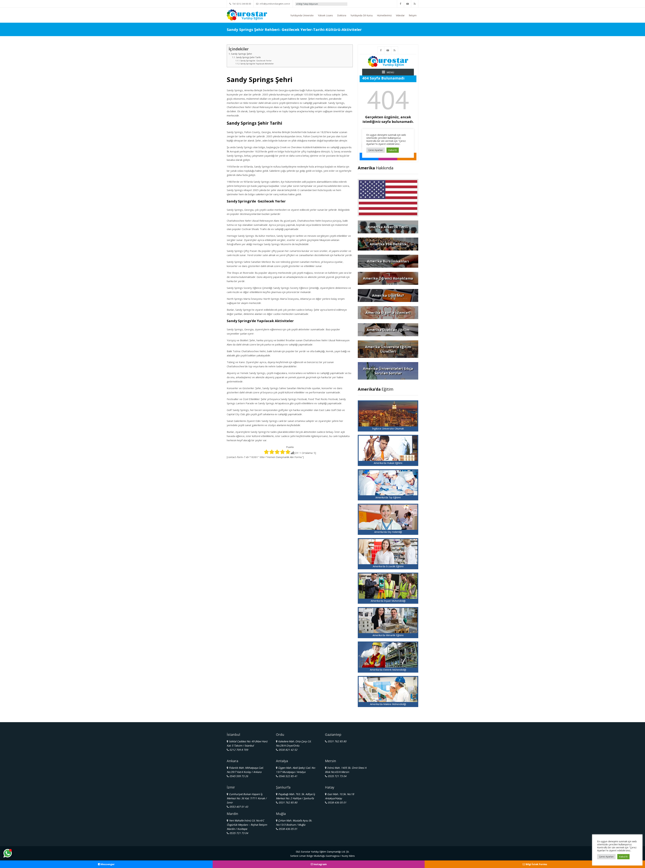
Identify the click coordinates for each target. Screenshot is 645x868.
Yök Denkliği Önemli (329, 4)
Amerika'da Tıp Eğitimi (388, 497)
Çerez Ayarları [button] (606, 856)
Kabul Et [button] (623, 856)
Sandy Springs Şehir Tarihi (248, 57)
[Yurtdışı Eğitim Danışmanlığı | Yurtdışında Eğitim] (247, 14)
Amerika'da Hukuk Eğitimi (388, 463)
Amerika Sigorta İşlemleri (388, 312)
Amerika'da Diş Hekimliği (388, 531)
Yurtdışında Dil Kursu (361, 15)
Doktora (341, 15)
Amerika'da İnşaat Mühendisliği (388, 600)
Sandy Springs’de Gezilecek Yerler (256, 60)
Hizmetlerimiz (384, 15)
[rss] (414, 4)
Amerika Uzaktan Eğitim (388, 329)
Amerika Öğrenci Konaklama (388, 278)
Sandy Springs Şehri (241, 53)
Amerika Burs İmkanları (388, 261)
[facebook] (400, 4)
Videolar (400, 15)
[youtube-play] (407, 4)
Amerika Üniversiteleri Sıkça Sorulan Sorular (388, 370)
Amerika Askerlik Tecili (388, 227)
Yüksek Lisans (325, 15)
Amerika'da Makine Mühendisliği (388, 704)
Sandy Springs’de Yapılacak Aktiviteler (257, 63)
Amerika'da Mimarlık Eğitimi (388, 635)
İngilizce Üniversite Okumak (388, 428)
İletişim (413, 15)
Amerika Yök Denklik (388, 244)
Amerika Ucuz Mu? (388, 295)
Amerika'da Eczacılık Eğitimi (388, 566)
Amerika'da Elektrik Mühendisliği (388, 669)
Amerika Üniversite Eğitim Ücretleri (388, 349)
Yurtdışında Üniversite (302, 15)
